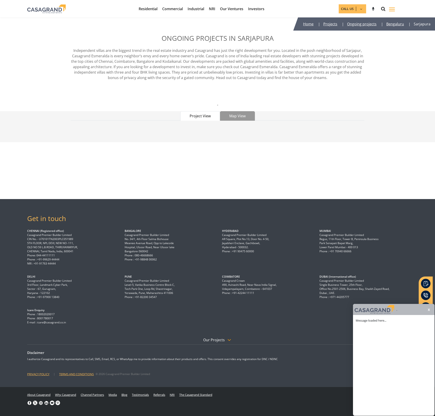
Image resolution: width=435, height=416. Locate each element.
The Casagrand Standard (195, 395)
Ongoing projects (362, 24)
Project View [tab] (200, 115)
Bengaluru (395, 24)
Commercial (172, 8)
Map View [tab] (237, 115)
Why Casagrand (65, 395)
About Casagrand (39, 395)
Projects (330, 24)
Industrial (196, 8)
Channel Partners (92, 395)
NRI (212, 8)
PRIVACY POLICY (38, 374)
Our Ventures (231, 8)
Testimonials (140, 395)
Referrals (159, 395)
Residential (148, 8)
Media (113, 395)
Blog (124, 395)
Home (308, 24)
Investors (256, 8)
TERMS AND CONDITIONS (76, 374)
